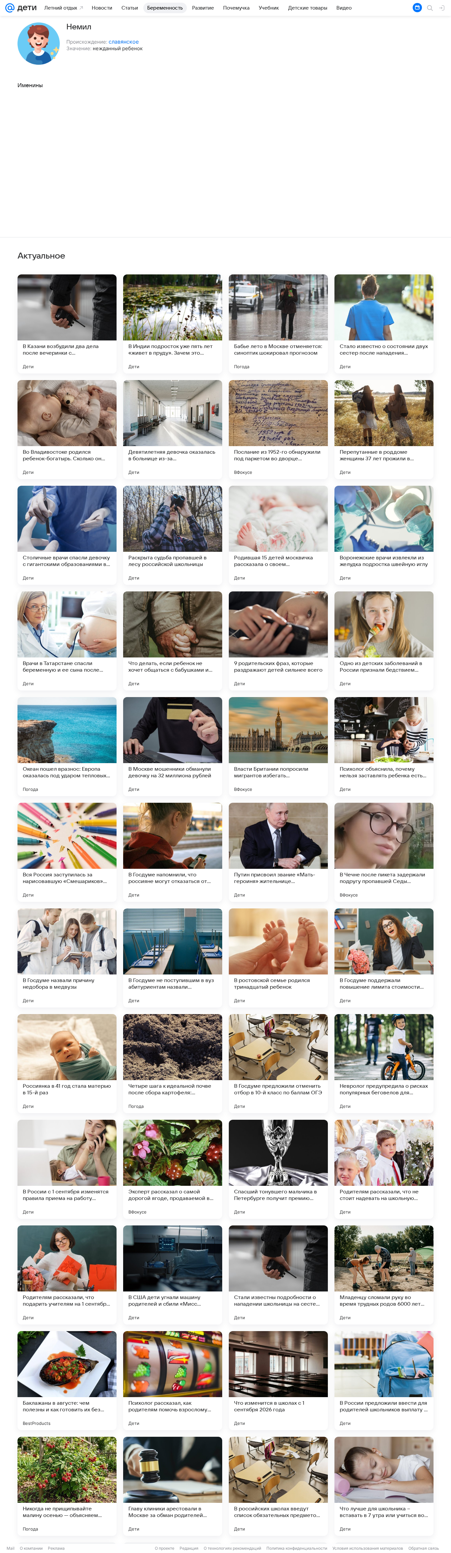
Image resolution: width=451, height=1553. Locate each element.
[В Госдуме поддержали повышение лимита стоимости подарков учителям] (384, 957)
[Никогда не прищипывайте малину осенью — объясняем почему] (67, 1486)
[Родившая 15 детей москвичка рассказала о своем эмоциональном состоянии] (278, 535)
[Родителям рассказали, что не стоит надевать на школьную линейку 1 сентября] (384, 1169)
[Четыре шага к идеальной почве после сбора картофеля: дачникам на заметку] (172, 1063)
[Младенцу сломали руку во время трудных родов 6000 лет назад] (384, 1274)
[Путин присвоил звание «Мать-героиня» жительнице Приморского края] (278, 852)
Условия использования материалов (367, 1548)
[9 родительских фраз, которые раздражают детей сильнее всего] (278, 640)
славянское (124, 41)
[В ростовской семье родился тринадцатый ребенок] (278, 957)
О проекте (164, 1548)
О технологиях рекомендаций (232, 1548)
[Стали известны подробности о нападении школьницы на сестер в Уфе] (278, 1274)
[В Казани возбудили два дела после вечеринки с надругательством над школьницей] (67, 323)
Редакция (189, 1548)
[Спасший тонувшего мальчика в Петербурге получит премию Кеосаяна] (278, 1169)
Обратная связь (423, 1548)
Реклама (56, 1548)
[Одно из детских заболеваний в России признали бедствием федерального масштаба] (384, 640)
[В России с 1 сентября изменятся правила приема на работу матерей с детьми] (67, 1169)
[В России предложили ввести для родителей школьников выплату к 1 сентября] (384, 1380)
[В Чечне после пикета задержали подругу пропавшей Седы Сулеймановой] (384, 852)
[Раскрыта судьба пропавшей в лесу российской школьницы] (172, 535)
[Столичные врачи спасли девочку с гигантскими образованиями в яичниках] (67, 535)
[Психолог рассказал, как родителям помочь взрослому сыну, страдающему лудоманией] (172, 1380)
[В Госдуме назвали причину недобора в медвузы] (67, 957)
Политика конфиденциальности (296, 1548)
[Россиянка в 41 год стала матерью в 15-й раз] (67, 1063)
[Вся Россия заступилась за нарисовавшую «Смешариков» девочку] (67, 852)
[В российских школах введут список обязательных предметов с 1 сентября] (278, 1486)
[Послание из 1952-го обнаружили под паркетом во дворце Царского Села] (278, 429)
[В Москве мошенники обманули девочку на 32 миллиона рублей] (172, 746)
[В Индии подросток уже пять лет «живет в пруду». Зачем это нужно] (172, 323)
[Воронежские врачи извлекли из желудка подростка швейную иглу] (384, 535)
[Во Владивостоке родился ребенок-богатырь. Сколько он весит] (67, 429)
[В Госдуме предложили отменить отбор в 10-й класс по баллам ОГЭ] (278, 1063)
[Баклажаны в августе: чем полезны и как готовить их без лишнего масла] (67, 1380)
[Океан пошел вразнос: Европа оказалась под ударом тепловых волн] (67, 746)
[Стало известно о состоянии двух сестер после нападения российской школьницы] (384, 323)
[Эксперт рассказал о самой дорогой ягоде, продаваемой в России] (172, 1169)
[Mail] (10, 8)
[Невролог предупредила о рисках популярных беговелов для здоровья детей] (384, 1063)
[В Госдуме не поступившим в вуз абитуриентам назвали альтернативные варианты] (172, 957)
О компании (31, 1548)
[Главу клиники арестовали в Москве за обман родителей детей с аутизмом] (172, 1486)
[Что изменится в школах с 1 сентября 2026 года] (278, 1380)
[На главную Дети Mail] (25, 8)
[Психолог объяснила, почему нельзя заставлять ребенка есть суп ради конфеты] (384, 746)
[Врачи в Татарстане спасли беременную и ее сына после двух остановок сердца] (67, 640)
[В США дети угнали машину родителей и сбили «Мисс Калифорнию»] (172, 1274)
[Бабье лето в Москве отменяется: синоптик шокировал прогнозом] (278, 323)
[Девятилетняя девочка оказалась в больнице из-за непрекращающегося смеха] (172, 429)
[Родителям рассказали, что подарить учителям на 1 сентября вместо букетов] (67, 1274)
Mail (11, 1548)
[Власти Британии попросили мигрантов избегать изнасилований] (278, 746)
